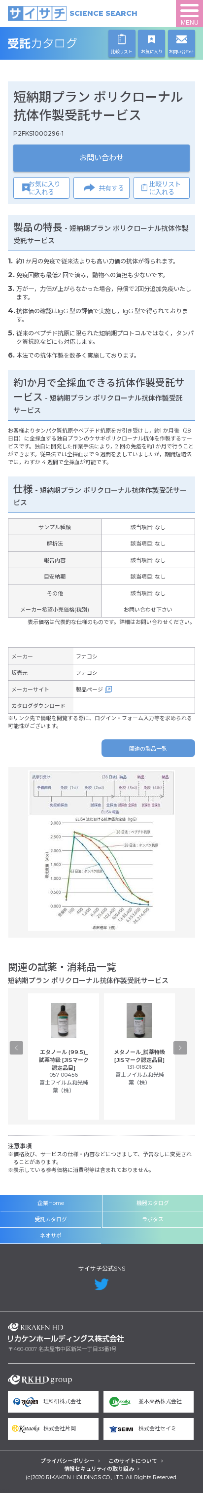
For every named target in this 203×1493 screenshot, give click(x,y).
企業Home (50, 1203)
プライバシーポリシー (67, 1460)
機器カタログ (152, 1203)
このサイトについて (132, 1460)
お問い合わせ (101, 157)
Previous (16, 1048)
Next (180, 1048)
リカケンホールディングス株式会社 (66, 1332)
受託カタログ (66, 43)
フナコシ (87, 656)
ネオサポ (51, 1235)
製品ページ (89, 689)
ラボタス (153, 1219)
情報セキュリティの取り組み (99, 1468)
